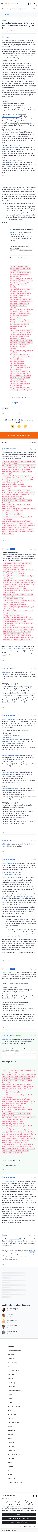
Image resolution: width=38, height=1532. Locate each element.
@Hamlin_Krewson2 (14, 647)
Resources (11, 1430)
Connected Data (13, 1371)
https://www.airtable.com (12, 874)
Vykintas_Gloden (12, 1331)
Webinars (11, 1427)
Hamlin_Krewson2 (10, 449)
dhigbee (6, 37)
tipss (5, 1235)
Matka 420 (32, 1251)
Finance (10, 1399)
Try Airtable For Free (15, 1482)
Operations (11, 1387)
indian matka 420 (15, 1239)
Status (10, 1474)
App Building (12, 1363)
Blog (9, 1470)
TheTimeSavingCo (12, 1320)
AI (8, 1367)
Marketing (11, 1383)
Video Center (12, 1414)
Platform (11, 1347)
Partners (11, 1434)
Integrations (12, 1355)
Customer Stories (14, 1423)
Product (10, 1379)
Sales (10, 1395)
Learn (10, 1402)
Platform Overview (14, 1351)
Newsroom (11, 1478)
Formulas (6, 15)
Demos (10, 1418)
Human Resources (14, 1391)
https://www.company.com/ (10, 117)
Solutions (11, 1375)
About (10, 1462)
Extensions (11, 1359)
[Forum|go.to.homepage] (12, 3)
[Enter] (3, 9)
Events (10, 1410)
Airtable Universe (13, 1454)
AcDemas (10, 1314)
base (28, 397)
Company (11, 1458)
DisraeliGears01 (12, 1326)
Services (11, 1438)
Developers (11, 1442)
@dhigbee (13, 232)
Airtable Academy (14, 1406)
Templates (11, 1450)
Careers (10, 1466)
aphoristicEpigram (12, 1309)
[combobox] (19, 9)
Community (12, 1446)
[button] (2, 4)
